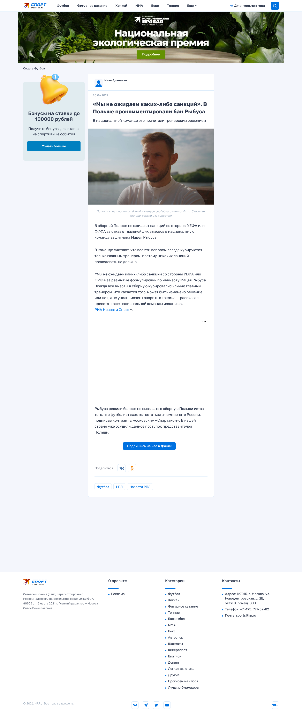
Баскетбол (176, 619)
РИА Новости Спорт (112, 309)
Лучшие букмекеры (183, 687)
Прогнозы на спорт (183, 681)
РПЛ (119, 487)
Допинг (174, 662)
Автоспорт (176, 637)
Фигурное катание (92, 6)
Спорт (27, 68)
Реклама (118, 594)
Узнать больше (54, 146)
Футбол (63, 6)
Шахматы (175, 644)
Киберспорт (177, 650)
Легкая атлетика (181, 669)
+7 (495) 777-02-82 (254, 609)
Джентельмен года (249, 6)
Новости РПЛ (140, 487)
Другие (174, 675)
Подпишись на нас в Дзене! (149, 446)
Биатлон (174, 656)
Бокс (155, 6)
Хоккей (121, 6)
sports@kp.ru (246, 615)
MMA (139, 6)
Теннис (173, 6)
